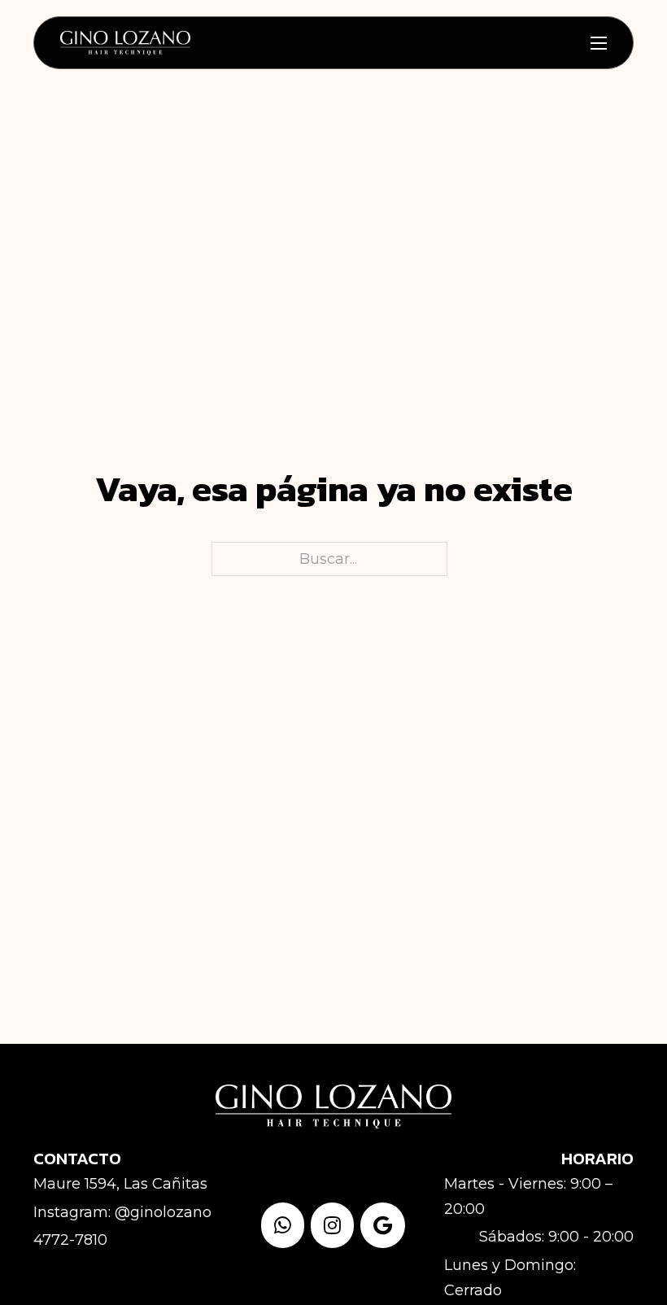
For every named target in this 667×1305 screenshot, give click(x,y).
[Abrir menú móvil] (599, 43)
